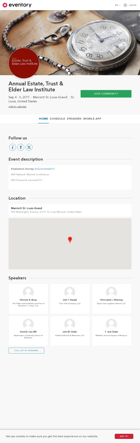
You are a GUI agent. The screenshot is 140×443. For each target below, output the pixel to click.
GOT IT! (124, 436)
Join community (106, 94)
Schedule (57, 119)
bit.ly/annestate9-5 (45, 169)
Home (43, 119)
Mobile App (92, 119)
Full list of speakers (26, 350)
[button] (117, 5)
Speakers (74, 119)
